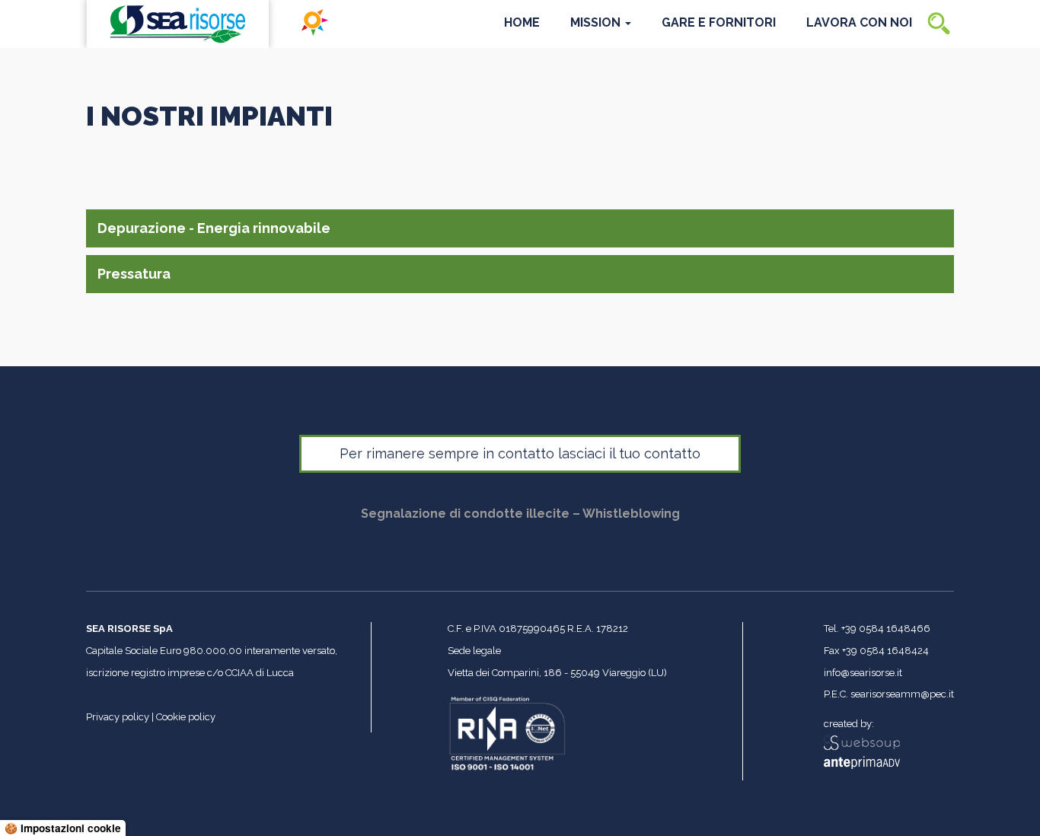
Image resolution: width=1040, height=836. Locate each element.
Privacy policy (117, 717)
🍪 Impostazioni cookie (63, 828)
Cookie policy (185, 717)
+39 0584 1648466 (885, 628)
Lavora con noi (859, 22)
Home (522, 22)
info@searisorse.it (863, 672)
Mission (597, 22)
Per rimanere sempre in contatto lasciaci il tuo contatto (520, 453)
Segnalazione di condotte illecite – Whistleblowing (520, 513)
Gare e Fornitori (719, 22)
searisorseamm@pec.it (902, 694)
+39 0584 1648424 (885, 650)
